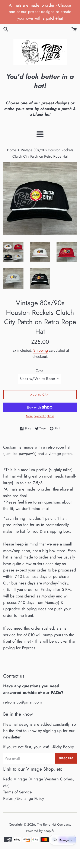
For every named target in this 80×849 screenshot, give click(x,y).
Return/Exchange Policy (23, 798)
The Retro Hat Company (53, 824)
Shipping (40, 350)
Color (39, 370)
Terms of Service (17, 792)
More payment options (40, 416)
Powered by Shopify (40, 831)
